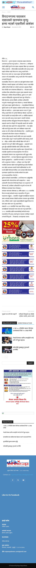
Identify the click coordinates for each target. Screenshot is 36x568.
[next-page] (6, 357)
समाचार (8, 12)
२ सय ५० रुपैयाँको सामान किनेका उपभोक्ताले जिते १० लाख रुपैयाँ (17, 427)
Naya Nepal (7, 27)
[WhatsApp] (24, 32)
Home (3, 12)
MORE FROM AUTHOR (25, 323)
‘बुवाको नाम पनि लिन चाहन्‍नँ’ (9, 314)
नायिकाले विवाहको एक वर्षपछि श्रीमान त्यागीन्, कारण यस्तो (26, 315)
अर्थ (3, 333)
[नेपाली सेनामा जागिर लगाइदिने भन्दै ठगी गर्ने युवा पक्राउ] (7, 340)
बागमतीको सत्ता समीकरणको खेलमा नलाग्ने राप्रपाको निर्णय (17, 437)
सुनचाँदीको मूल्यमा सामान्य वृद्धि (10, 441)
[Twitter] (15, 32)
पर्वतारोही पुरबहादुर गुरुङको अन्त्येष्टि (12, 446)
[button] (3, 7)
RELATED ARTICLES (9, 323)
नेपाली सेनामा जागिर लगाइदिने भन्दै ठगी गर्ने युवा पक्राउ (16, 432)
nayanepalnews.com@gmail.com (22, 475)
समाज (4, 342)
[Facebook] (10, 32)
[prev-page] (3, 357)
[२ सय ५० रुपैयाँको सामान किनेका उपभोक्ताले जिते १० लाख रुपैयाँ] (7, 330)
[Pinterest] (20, 32)
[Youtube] (23, 480)
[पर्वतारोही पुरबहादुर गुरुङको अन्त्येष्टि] (7, 349)
